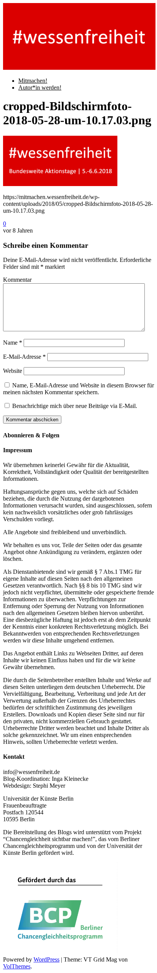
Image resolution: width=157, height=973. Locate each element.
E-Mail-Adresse (24, 356)
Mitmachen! (32, 80)
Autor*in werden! (39, 87)
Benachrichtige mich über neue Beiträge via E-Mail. (74, 406)
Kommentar (17, 279)
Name (12, 342)
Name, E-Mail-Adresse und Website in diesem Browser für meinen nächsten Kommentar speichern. (78, 388)
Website (12, 371)
